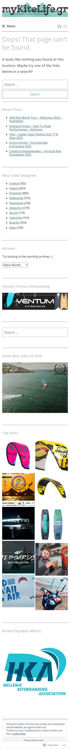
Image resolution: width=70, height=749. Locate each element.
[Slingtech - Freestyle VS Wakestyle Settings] (51, 560)
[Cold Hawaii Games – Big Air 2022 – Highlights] (18, 591)
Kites (12, 228)
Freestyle (15, 193)
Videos (13, 188)
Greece (14, 183)
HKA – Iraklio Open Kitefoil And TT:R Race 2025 (33, 136)
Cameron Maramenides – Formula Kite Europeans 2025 (35, 153)
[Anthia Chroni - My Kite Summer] (51, 594)
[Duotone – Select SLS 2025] (51, 525)
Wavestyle (16, 203)
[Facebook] (58, 23)
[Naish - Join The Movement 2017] (18, 558)
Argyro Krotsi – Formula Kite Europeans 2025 (28, 144)
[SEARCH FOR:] (35, 84)
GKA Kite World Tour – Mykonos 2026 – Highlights (35, 119)
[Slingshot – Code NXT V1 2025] (51, 491)
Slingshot (15, 208)
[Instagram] (64, 23)
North (13, 213)
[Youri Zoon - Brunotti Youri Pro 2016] (18, 524)
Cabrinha (15, 218)
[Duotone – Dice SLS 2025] (18, 456)
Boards (14, 223)
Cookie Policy (19, 733)
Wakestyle (16, 198)
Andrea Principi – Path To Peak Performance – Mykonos (30, 128)
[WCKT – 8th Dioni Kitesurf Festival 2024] (18, 490)
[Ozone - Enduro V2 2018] (51, 456)
